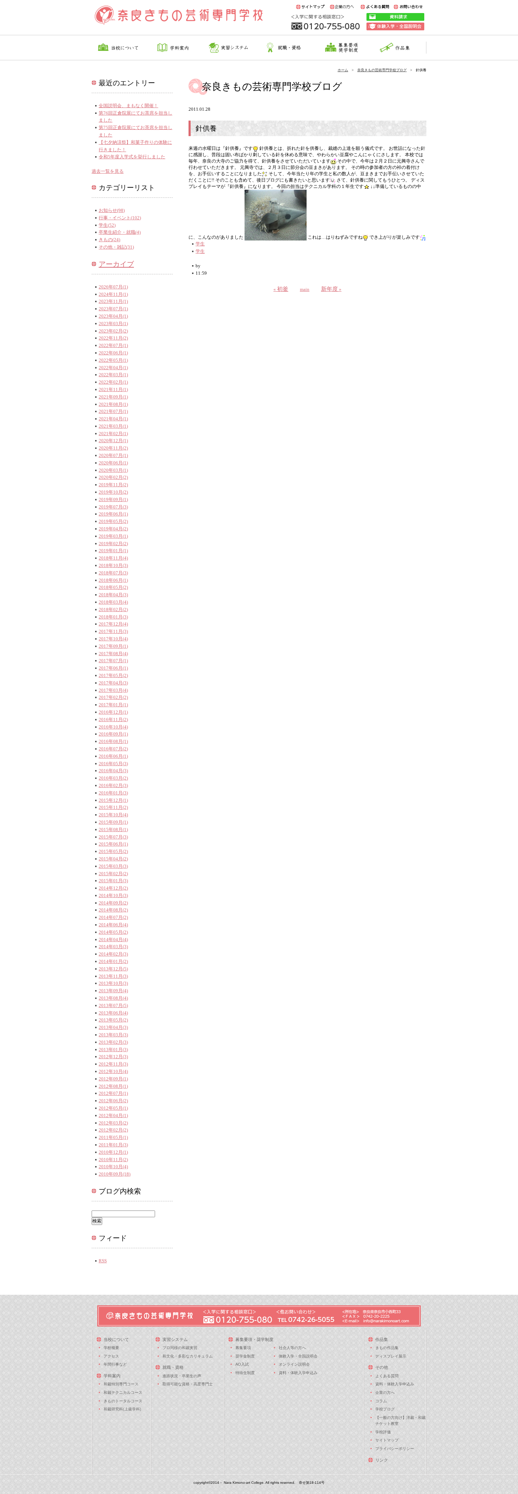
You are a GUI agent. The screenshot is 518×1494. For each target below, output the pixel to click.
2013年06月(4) (113, 1013)
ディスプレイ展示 (390, 1356)
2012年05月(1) (113, 1108)
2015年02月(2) (113, 873)
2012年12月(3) (113, 1056)
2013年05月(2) (113, 1020)
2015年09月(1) (113, 822)
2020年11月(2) (113, 448)
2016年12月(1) (113, 712)
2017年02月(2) (113, 697)
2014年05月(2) (113, 932)
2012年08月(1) (113, 1086)
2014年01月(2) (113, 961)
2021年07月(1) (113, 411)
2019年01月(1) (113, 550)
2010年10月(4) (113, 1166)
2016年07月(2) (113, 748)
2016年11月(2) (113, 719)
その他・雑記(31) (116, 247)
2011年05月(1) (113, 1137)
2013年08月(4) (113, 998)
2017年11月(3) (113, 631)
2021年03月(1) (113, 426)
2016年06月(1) (113, 756)
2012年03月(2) (113, 1123)
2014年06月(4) (113, 924)
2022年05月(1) (113, 360)
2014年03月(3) (113, 946)
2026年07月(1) (113, 286)
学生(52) (107, 225)
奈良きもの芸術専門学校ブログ (382, 70)
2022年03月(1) (113, 374)
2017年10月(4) (113, 638)
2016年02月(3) (113, 785)
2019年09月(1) (113, 499)
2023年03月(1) (113, 323)
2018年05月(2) (113, 587)
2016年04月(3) (113, 770)
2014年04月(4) (113, 939)
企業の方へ (385, 1392)
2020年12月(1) (113, 440)
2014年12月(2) (113, 888)
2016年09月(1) (113, 734)
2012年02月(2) (113, 1130)
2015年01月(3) (113, 880)
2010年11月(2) (113, 1159)
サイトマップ (387, 1440)
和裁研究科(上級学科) (122, 1409)
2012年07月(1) (113, 1093)
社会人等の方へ (292, 1348)
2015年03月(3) (113, 866)
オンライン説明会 (294, 1364)
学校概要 (111, 1348)
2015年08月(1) (113, 829)
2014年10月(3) (113, 895)
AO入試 (242, 1364)
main (304, 289)
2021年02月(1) (113, 433)
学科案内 (112, 1375)
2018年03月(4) (113, 602)
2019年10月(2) (113, 492)
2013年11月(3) (113, 976)
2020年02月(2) (113, 477)
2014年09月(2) (113, 902)
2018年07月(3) (113, 572)
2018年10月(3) (113, 565)
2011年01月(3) (113, 1144)
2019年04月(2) (113, 528)
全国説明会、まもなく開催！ (128, 105)
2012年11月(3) (113, 1064)
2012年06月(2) (113, 1100)
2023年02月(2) (113, 331)
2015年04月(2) (113, 858)
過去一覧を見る (108, 171)
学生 (200, 243)
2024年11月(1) (113, 294)
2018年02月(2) (113, 609)
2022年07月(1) (113, 345)
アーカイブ (116, 264)
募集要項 (243, 1348)
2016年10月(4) (113, 727)
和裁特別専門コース (121, 1384)
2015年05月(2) (113, 851)
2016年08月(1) (113, 741)
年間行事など (115, 1364)
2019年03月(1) (113, 536)
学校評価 (383, 1432)
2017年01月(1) (113, 704)
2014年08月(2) (113, 910)
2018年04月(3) (113, 594)
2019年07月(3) (113, 507)
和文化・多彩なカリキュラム (187, 1356)
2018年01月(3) (113, 617)
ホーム (343, 70)
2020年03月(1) (113, 470)
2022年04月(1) (113, 367)
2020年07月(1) (113, 455)
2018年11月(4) (113, 558)
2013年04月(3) (113, 1027)
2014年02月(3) (113, 954)
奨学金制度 (245, 1356)
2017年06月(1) (113, 668)
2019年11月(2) (113, 484)
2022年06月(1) (113, 352)
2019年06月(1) (113, 514)
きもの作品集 (387, 1348)
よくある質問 (387, 1376)
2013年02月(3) (113, 1042)
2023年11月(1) (113, 301)
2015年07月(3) (113, 837)
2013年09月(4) (113, 990)
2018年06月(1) (113, 580)
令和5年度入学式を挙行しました (132, 156)
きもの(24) (109, 239)
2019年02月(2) (113, 543)
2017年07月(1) (113, 660)
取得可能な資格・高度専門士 (187, 1384)
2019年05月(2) (113, 521)
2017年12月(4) (113, 624)
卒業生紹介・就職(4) (120, 232)
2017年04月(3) (113, 682)
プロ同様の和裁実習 (179, 1348)
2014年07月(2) (113, 917)
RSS (103, 1260)
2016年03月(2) (113, 778)
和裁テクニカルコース (123, 1392)
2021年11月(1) (113, 389)
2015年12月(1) (113, 800)
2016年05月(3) (113, 763)
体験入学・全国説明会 (298, 1356)
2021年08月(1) (113, 404)
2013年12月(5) (113, 968)
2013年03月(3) (113, 1034)
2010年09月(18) (114, 1174)
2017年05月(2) (113, 675)
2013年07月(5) (113, 1005)
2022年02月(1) (113, 382)
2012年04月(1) (113, 1115)
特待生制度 (245, 1373)
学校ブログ (385, 1409)
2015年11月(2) (113, 807)
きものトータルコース (123, 1401)
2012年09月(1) (113, 1078)
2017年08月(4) (113, 653)
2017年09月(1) (113, 646)
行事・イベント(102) (120, 217)
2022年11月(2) (113, 338)
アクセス (111, 1356)
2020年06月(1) (113, 462)
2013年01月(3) (113, 1049)
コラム (381, 1401)
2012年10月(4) (113, 1071)
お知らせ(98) (112, 210)
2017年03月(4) (113, 690)
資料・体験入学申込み (298, 1373)
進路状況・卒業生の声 (181, 1376)
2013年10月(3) (113, 983)
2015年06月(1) (113, 844)
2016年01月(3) (113, 792)
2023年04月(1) (113, 316)
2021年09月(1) (113, 397)
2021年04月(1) (113, 418)
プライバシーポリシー (394, 1448)
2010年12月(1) (113, 1152)
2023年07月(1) (113, 308)
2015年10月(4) (113, 814)
